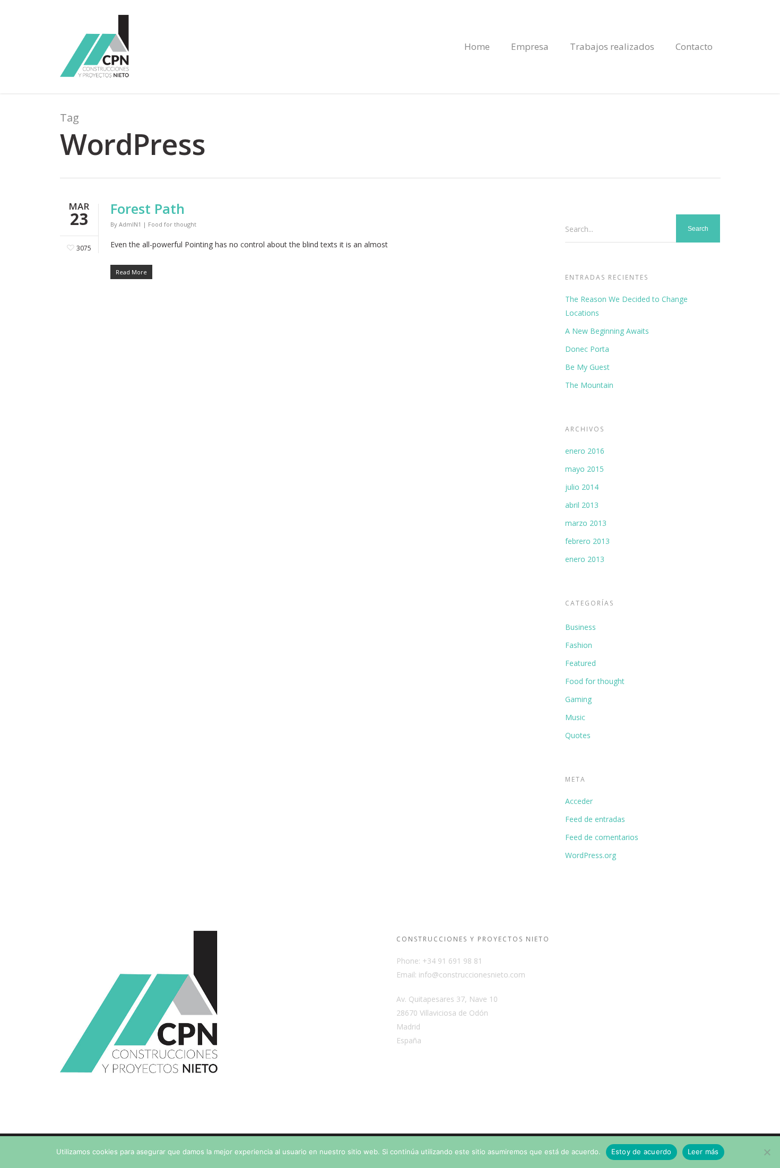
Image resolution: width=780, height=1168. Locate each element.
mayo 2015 (584, 469)
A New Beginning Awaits (607, 331)
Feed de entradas (595, 819)
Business (580, 627)
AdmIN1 (130, 224)
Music (575, 717)
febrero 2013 (587, 541)
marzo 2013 (585, 523)
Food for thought (172, 224)
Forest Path (147, 208)
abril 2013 (582, 505)
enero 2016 (584, 451)
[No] (766, 1152)
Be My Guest (587, 367)
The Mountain (589, 385)
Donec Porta (587, 349)
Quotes (578, 735)
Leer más (703, 1151)
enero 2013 (584, 559)
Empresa (530, 46)
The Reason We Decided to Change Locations (626, 306)
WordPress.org (590, 855)
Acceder (579, 801)
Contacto (694, 46)
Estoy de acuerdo (641, 1151)
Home (477, 46)
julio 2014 (582, 487)
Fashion (578, 645)
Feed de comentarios (601, 837)
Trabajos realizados (612, 46)
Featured (580, 663)
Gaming (578, 699)
